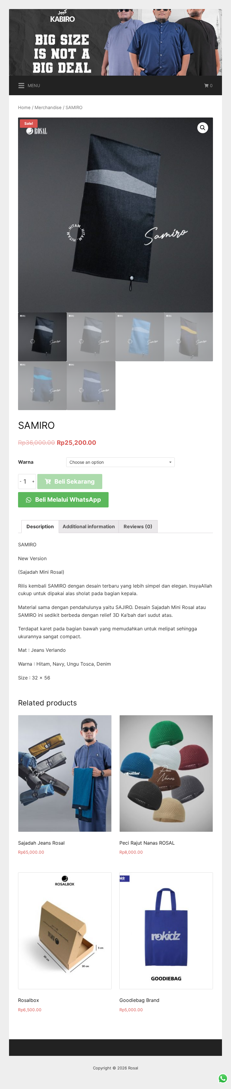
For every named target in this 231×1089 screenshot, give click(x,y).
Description (40, 526)
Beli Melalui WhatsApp (67, 499)
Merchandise (48, 107)
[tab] (40, 526)
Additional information (89, 526)
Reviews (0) (138, 526)
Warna (25, 462)
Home (24, 107)
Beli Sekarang (74, 481)
